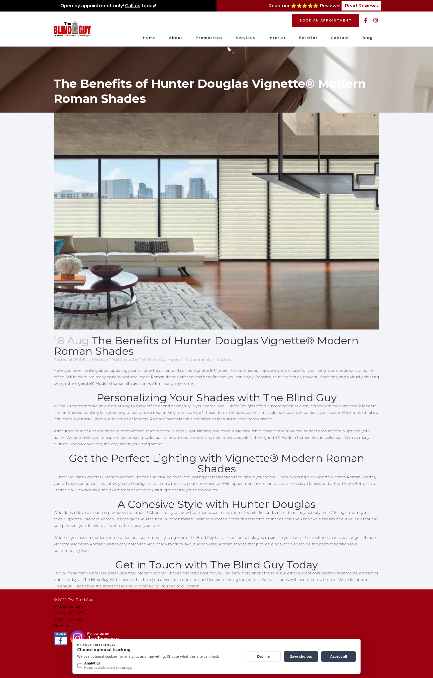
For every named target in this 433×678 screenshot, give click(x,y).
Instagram (375, 20)
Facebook (365, 20)
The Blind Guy (95, 579)
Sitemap (61, 625)
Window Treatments (112, 359)
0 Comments (198, 359)
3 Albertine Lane (69, 606)
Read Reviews (361, 6)
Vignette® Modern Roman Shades (107, 383)
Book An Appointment (325, 20)
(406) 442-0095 (68, 619)
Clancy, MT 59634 (70, 612)
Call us (132, 6)
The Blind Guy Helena (160, 359)
